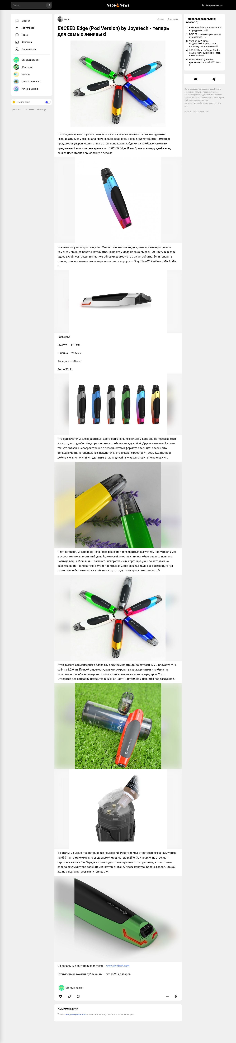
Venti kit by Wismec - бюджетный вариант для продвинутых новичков (203, 44)
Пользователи (28, 49)
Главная (25, 20)
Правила (15, 109)
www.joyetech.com (117, 966)
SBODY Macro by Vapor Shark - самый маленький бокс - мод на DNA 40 (204, 53)
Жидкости (27, 67)
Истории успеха (30, 89)
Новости (26, 74)
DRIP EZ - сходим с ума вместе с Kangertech (205, 35)
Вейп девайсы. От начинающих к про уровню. (206, 29)
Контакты (28, 109)
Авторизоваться (214, 5)
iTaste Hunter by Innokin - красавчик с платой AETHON (205, 62)
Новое (24, 35)
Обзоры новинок (30, 60)
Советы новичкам (31, 81)
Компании (26, 42)
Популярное (27, 28)
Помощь (41, 109)
